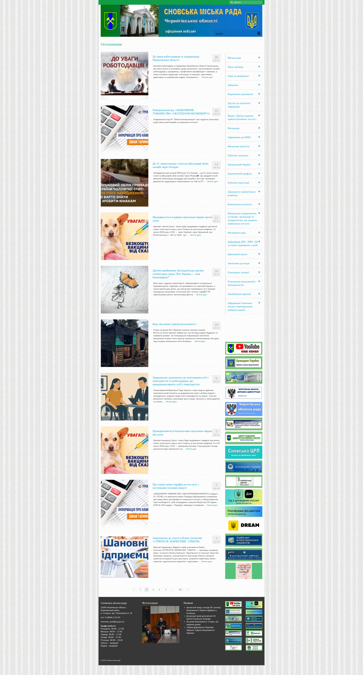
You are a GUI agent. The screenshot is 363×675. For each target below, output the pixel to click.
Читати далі (207, 77)
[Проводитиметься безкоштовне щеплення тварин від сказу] (124, 450)
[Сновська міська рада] (181, 21)
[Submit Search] (231, 2)
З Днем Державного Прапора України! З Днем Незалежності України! (200, 630)
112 (180, 590)
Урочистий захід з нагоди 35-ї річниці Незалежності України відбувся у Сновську (203, 610)
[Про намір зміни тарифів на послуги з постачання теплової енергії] (124, 503)
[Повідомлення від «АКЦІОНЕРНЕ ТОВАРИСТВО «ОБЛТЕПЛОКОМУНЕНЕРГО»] (124, 129)
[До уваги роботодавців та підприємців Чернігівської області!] (124, 75)
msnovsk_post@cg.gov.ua (112, 621)
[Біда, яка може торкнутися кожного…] (124, 343)
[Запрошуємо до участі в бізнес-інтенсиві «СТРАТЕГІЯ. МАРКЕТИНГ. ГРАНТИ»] (124, 557)
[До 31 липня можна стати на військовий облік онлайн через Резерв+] (124, 182)
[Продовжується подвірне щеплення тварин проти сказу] (124, 236)
